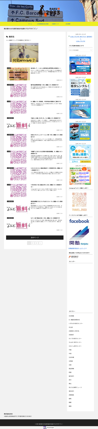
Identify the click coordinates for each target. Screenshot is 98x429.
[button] (91, 50)
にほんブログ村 (80, 41)
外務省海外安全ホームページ (77, 248)
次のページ (35, 237)
